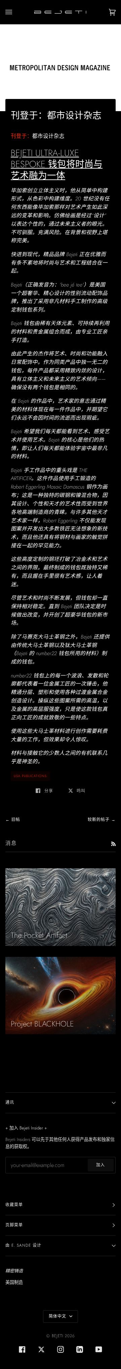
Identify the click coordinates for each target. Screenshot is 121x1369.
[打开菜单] (15, 12)
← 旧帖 (12, 820)
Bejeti (57, 1336)
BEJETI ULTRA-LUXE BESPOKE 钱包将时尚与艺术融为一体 (57, 164)
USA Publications (30, 775)
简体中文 (58, 1316)
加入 (100, 1165)
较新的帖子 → (102, 820)
